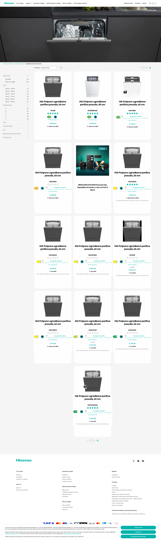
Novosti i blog (116, 477)
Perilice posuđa (19, 63)
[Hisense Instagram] (138, 461)
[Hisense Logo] (9, 3)
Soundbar (19, 477)
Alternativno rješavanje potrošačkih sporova (125, 496)
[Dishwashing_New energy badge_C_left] (75, 338)
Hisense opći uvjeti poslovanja (121, 494)
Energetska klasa (7, 105)
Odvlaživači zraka (67, 507)
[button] (139, 208)
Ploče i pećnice (66, 479)
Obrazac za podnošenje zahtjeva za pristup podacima (128, 514)
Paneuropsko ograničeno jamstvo (122, 490)
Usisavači (65, 496)
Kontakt (114, 485)
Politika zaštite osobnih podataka (72, 533)
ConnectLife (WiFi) (7, 126)
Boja (4, 130)
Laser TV (28, 3)
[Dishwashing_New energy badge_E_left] (36, 189)
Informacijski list (52, 119)
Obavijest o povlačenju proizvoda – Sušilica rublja (127, 499)
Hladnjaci (65, 475)
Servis (113, 492)
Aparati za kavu (66, 494)
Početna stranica (8, 63)
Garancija (115, 488)
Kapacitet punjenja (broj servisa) (11, 133)
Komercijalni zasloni (80, 3)
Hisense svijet (128, 3)
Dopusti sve (138, 528)
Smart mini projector (22, 490)
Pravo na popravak (117, 503)
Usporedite (54, 130)
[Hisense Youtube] (143, 461)
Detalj (53, 135)
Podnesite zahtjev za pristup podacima (124, 510)
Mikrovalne (65, 490)
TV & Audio (19, 3)
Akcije (144, 3)
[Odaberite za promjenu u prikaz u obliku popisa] (61, 67)
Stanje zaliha (6, 76)
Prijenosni (65, 509)
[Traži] (156, 3)
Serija (4, 122)
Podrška (137, 3)
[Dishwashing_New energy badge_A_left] (115, 338)
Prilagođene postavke (138, 536)
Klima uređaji (66, 3)
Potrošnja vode (7, 137)
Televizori (18, 475)
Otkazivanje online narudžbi (120, 501)
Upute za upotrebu (117, 505)
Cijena (4, 85)
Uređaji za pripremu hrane (70, 492)
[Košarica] (153, 3)
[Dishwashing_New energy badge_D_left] (115, 189)
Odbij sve (138, 532)
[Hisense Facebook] (134, 461)
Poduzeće (115, 475)
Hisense (114, 471)
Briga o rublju (66, 477)
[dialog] (80, 532)
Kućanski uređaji (38, 3)
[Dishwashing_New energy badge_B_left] (49, 118)
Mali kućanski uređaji (53, 3)
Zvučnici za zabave (22, 479)
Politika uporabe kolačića (12, 533)
